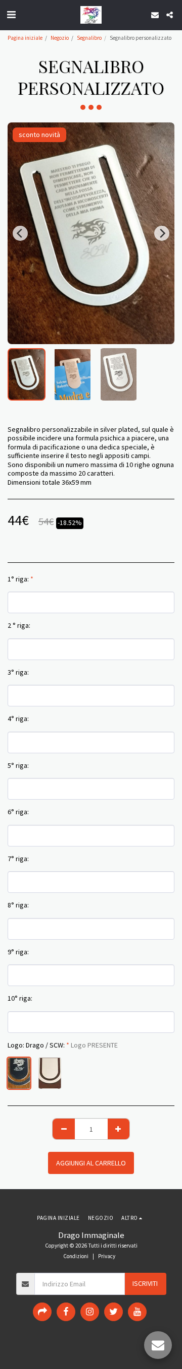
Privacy (106, 1256)
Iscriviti (145, 1283)
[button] (11, 14)
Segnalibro (89, 37)
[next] (161, 233)
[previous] (20, 233)
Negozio (60, 37)
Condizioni (75, 1256)
